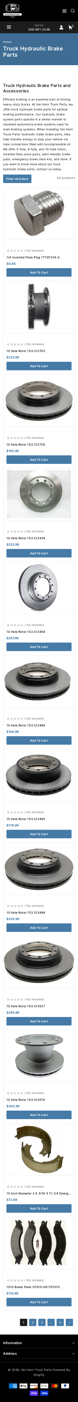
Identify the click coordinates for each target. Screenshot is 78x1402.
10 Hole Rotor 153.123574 (25, 1099)
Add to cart (39, 272)
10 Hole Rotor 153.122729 (25, 444)
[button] (64, 12)
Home (7, 42)
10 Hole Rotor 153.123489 (25, 725)
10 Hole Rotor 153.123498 (25, 912)
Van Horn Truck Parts (36, 1369)
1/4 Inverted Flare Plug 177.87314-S (33, 257)
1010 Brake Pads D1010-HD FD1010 (33, 1287)
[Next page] (69, 1322)
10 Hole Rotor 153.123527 (25, 1006)
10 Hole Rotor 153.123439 (25, 538)
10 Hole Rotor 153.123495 (25, 819)
